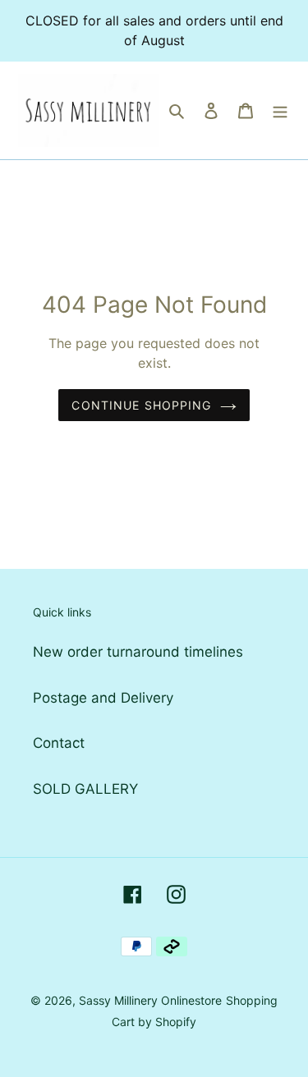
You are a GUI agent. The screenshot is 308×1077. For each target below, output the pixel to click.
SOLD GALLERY (85, 789)
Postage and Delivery (103, 698)
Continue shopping (141, 405)
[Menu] (280, 111)
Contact (59, 743)
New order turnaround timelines (138, 652)
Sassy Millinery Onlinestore (150, 1000)
